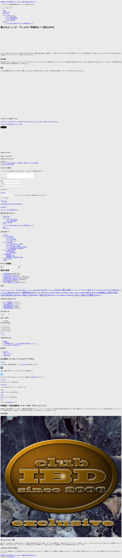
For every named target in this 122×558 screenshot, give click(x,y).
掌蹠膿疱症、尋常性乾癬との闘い (14, 257)
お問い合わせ (6, 12)
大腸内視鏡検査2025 (8, 305)
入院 (44, 292)
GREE (2, 392)
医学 (53, 292)
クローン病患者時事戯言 (9, 249)
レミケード (109, 290)
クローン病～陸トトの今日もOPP (11, 345)
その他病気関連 (7, 254)
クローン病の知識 (7, 236)
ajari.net (5, 341)
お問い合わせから (7, 258)
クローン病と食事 (7, 242)
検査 (26, 295)
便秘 (36, 292)
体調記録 (20, 163)
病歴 (4, 10)
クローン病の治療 (10, 20)
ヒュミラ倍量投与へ (8, 302)
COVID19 (3, 290)
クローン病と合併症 (11, 239)
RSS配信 (9, 402)
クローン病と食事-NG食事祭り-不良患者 (16, 246)
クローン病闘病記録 (11, 252)
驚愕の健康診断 (7, 281)
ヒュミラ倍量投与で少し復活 (10, 282)
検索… (2, 266)
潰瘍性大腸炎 (34, 295)
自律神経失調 (71, 295)
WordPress (12, 556)
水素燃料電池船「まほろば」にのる (12, 278)
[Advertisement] (43, 40)
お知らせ (5, 235)
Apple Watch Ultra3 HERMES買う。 (12, 276)
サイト (2, 186)
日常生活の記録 (11, 163)
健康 (39, 292)
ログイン (5, 351)
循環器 (83, 292)
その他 (5, 260)
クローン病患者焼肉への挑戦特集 (14, 248)
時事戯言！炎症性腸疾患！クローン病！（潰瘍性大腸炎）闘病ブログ (18, 1)
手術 (95, 292)
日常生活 (25, 163)
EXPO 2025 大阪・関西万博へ (10, 279)
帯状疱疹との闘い (10, 255)
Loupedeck (8, 290)
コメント (3, 178)
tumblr (2, 370)
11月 (3, 334)
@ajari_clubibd (24, 364)
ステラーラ (73, 290)
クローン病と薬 (10, 238)
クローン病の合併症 (11, 17)
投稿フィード (6, 352)
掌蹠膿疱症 (103, 292)
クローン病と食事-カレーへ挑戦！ (15, 243)
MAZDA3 (13, 290)
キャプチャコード (18, 195)
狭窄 (44, 295)
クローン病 (6, 218)
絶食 (63, 295)
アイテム (20, 290)
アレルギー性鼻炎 (33, 163)
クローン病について (8, 15)
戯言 (89, 292)
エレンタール (40, 290)
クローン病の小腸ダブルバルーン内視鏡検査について (19, 23)
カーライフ (50, 290)
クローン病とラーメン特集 (13, 245)
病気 (50, 295)
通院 (85, 295)
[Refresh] (3, 192)
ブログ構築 (89, 290)
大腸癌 (72, 292)
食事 (93, 295)
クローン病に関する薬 (12, 18)
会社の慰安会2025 (7, 273)
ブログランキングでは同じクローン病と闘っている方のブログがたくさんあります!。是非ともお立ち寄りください (30, 121)
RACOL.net (6, 342)
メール (2, 183)
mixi (2, 397)
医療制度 (59, 292)
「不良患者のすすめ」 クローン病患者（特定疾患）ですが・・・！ (20, 343)
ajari (5, 161)
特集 (4, 22)
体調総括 (18, 292)
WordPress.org (6, 355)
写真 (48, 292)
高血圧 (100, 295)
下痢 (10, 292)
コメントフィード (7, 354)
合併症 (66, 292)
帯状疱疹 (77, 292)
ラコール (98, 290)
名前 (2, 181)
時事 (20, 295)
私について (6, 13)
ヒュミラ (80, 290)
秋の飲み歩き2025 (7, 275)
